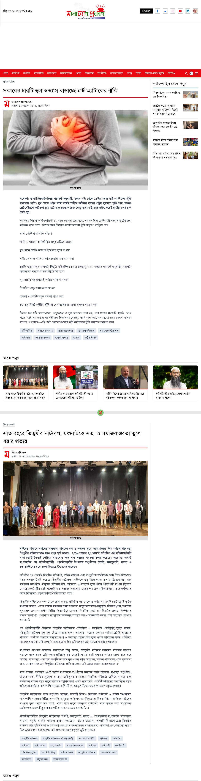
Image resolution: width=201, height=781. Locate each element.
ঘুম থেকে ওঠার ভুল (109, 330)
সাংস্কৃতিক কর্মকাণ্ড (86, 752)
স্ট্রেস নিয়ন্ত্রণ (90, 337)
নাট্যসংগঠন (40, 745)
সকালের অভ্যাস (45, 330)
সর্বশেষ (15, 73)
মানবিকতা (26, 759)
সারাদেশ (51, 73)
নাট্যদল (103, 738)
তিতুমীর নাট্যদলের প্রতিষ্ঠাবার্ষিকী (58, 738)
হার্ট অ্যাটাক (27, 330)
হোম (5, 73)
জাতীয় (26, 73)
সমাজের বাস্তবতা (108, 752)
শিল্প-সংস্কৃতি (9, 424)
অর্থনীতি (102, 73)
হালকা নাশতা (61, 337)
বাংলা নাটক (56, 745)
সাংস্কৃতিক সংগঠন (75, 745)
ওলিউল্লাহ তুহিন (29, 752)
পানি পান (26, 337)
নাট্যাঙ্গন (92, 745)
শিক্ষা (138, 73)
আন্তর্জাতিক (66, 73)
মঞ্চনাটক (117, 738)
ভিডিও (171, 73)
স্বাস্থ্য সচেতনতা (65, 330)
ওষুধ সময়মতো (42, 337)
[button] (191, 73)
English (146, 11)
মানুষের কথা (42, 759)
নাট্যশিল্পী (120, 745)
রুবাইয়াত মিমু (48, 752)
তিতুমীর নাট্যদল (29, 738)
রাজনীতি (38, 73)
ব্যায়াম (76, 337)
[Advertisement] (100, 46)
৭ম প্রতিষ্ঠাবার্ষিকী (86, 738)
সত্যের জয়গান (60, 759)
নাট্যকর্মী (106, 745)
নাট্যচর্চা (25, 745)
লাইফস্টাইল (116, 73)
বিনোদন (89, 73)
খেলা (78, 73)
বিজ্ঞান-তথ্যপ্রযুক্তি (154, 73)
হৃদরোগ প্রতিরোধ (86, 330)
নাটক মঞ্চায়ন (67, 752)
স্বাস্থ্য (129, 73)
